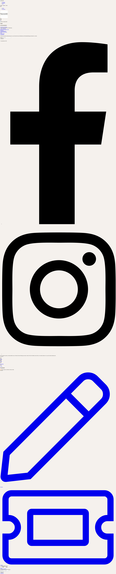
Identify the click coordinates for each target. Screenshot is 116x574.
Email (1, 37)
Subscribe (2, 38)
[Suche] (58, 18)
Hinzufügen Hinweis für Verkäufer (5, 569)
